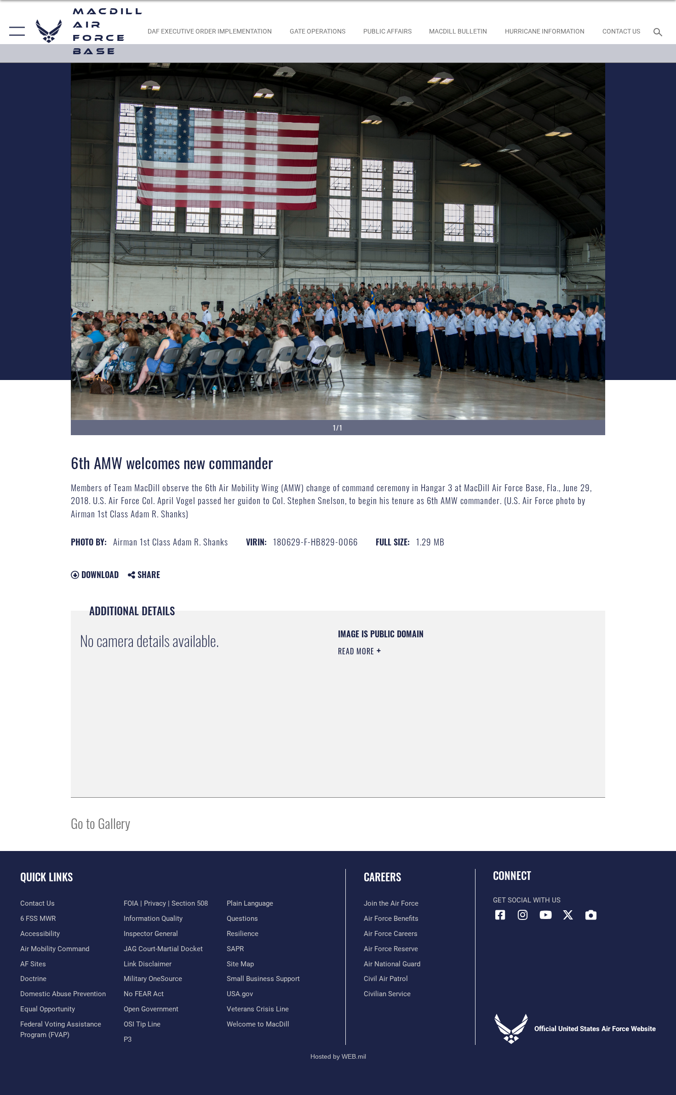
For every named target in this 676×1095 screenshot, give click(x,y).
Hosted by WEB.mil (338, 1056)
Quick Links (46, 877)
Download (99, 574)
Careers (382, 877)
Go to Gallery (100, 823)
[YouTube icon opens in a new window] (545, 915)
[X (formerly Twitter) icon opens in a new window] (568, 915)
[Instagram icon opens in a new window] (523, 915)
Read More (357, 651)
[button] (15, 31)
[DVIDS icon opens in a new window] (591, 915)
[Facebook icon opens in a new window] (500, 915)
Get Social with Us (527, 900)
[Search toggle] (659, 31)
